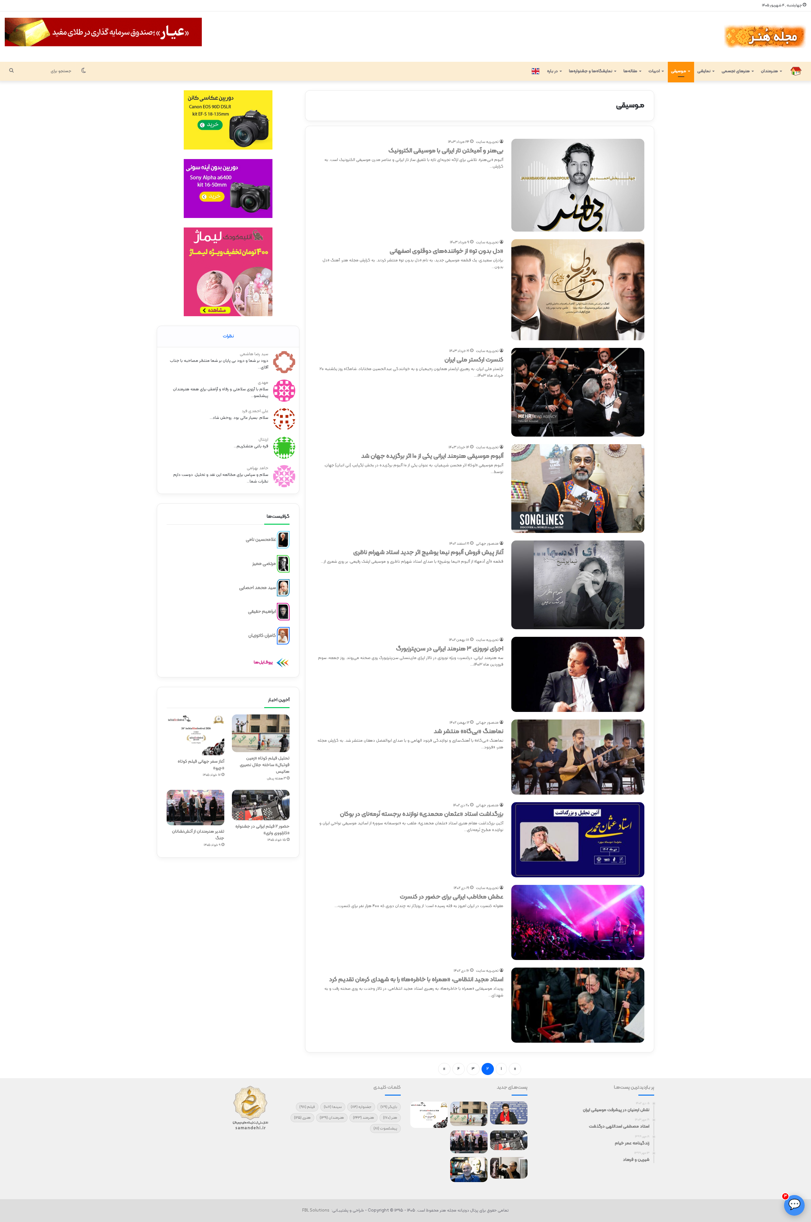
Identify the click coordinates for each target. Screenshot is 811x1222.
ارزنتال (263, 440)
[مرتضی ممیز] (283, 564)
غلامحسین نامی (261, 539)
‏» (444, 1069)
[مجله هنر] (764, 36)
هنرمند (363, 1118)
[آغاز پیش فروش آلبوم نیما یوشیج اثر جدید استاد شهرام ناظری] (577, 585)
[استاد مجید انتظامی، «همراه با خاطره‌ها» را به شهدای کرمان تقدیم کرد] (577, 1005)
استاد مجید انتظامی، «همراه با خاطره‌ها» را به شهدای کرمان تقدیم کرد (416, 979)
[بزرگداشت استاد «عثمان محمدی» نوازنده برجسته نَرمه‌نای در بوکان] (577, 839)
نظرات (228, 336)
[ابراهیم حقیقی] (283, 612)
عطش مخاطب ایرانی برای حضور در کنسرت (451, 897)
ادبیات (654, 71)
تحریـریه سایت (487, 142)
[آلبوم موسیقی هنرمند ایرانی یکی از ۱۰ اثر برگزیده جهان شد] (577, 488)
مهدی (263, 383)
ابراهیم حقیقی (262, 611)
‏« (515, 1069)
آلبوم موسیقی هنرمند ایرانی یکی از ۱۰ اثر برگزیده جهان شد (432, 456)
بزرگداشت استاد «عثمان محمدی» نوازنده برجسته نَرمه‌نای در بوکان (421, 814)
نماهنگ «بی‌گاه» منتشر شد (468, 731)
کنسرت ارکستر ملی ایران (473, 360)
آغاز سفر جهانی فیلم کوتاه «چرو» (201, 764)
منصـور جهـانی (487, 544)
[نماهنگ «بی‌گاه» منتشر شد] (577, 757)
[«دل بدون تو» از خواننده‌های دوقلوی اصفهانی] (577, 289)
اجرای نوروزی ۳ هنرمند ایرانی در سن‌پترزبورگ (449, 649)
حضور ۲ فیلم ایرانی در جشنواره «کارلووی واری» (262, 829)
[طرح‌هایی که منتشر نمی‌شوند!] (469, 1169)
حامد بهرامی (257, 468)
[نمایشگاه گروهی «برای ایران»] (429, 1142)
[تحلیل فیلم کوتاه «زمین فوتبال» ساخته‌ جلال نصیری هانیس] (261, 733)
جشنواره (361, 1107)
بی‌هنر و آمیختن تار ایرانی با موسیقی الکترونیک (445, 151)
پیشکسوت (385, 1128)
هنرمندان (332, 1118)
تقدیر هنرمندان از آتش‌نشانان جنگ (198, 834)
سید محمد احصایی (257, 587)
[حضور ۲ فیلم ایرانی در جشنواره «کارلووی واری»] (261, 805)
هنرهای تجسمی (736, 71)
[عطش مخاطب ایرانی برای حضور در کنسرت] (577, 922)
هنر (390, 1118)
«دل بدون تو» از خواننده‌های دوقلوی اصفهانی (446, 251)
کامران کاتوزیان (262, 635)
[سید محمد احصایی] (283, 588)
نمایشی (704, 71)
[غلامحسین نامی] (283, 540)
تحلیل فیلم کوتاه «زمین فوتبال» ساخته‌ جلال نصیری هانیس (265, 765)
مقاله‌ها (630, 71)
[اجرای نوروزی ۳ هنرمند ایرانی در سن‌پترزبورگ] (577, 674)
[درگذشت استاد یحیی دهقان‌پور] (508, 1168)
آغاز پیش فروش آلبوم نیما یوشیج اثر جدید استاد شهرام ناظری (428, 552)
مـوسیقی (678, 71)
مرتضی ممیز (264, 563)
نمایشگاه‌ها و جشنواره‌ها (590, 71)
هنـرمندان (769, 71)
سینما (333, 1107)
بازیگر (388, 1107)
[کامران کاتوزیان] (283, 636)
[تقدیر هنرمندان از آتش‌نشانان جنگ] (195, 807)
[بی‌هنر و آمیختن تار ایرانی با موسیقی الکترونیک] (577, 185)
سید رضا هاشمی (254, 354)
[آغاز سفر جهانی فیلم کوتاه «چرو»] (195, 734)
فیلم (307, 1107)
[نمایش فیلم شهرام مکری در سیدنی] (429, 1167)
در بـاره (552, 71)
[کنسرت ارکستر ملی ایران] (577, 392)
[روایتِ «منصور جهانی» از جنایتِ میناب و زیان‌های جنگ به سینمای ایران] (508, 1113)
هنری (302, 1118)
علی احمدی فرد (255, 411)
